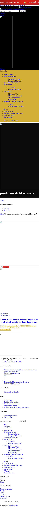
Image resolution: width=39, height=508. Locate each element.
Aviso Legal (8, 400)
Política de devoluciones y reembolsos (16, 407)
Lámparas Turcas (14, 79)
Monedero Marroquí (15, 96)
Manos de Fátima (14, 98)
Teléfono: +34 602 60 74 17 (13, 362)
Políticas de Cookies (10, 406)
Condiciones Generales (11, 404)
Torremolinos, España (11, 392)
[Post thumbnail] (8, 380)
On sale (6, 208)
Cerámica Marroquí (14, 89)
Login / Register (9, 473)
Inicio (2, 214)
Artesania (11, 87)
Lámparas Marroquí (14, 81)
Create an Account (6, 489)
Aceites (10, 104)
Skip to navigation (6, 5)
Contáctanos (8, 417)
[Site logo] (9, 9)
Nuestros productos (10, 416)
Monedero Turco (13, 94)
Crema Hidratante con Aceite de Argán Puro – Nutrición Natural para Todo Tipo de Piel (19, 321)
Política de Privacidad (11, 402)
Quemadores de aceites (15, 106)
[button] (5, 330)
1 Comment (16, 373)
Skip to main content (19, 5)
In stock (6, 210)
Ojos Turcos (12, 99)
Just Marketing (13, 505)
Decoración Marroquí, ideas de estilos (16, 382)
